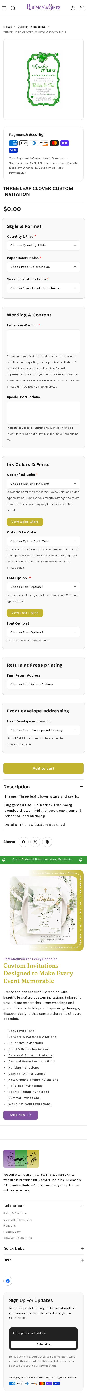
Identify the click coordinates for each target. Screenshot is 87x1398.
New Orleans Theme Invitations (33, 1079)
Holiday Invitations (23, 1067)
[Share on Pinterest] (47, 842)
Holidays (9, 1226)
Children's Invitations (25, 1043)
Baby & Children (15, 1213)
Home (7, 26)
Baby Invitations (21, 1031)
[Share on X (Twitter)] (35, 842)
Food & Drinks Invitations (29, 1049)
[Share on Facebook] (24, 842)
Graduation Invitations (26, 1073)
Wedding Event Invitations (29, 1104)
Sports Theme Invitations (28, 1092)
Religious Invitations (25, 1086)
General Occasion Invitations (31, 1061)
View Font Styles (25, 613)
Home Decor (12, 1232)
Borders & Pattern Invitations (32, 1037)
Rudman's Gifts (40, 1377)
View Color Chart (25, 522)
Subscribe (43, 1344)
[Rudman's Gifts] (21, 1159)
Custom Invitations (31, 26)
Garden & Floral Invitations (30, 1055)
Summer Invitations (24, 1098)
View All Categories (17, 1238)
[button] (4, 8)
